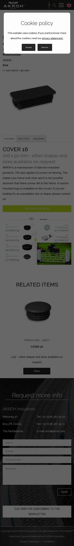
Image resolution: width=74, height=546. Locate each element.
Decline (44, 47)
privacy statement (52, 38)
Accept (29, 47)
